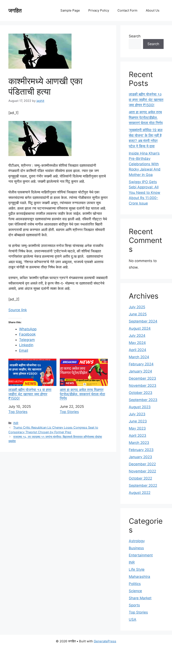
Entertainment (141, 555)
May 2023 (137, 428)
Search (135, 36)
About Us (152, 10)
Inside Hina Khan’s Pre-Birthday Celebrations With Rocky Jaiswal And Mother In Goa (144, 164)
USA (132, 619)
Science (135, 591)
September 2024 (143, 321)
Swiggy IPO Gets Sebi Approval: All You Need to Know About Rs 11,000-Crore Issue (144, 192)
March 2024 (139, 357)
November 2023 (142, 385)
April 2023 (137, 435)
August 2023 (140, 407)
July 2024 (137, 335)
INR (15, 423)
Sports (134, 605)
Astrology (137, 541)
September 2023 (143, 400)
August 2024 (140, 328)
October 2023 (140, 393)
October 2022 (140, 478)
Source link (17, 310)
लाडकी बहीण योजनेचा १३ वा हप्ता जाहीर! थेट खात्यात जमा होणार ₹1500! (29, 394)
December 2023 (142, 378)
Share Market (140, 598)
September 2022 (143, 485)
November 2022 (142, 471)
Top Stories (17, 412)
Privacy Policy (98, 10)
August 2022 (139, 493)
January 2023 (140, 457)
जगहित (15, 10)
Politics (135, 584)
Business (136, 548)
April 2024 (137, 350)
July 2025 (137, 307)
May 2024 (137, 343)
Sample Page (70, 10)
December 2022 (142, 464)
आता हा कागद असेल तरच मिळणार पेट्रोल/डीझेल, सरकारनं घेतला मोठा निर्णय (82, 394)
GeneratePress (105, 641)
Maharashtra (139, 577)
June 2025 (138, 314)
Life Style (137, 569)
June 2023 (138, 421)
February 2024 (141, 364)
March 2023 (139, 443)
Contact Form (127, 10)
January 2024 (140, 371)
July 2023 (137, 414)
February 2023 (141, 450)
